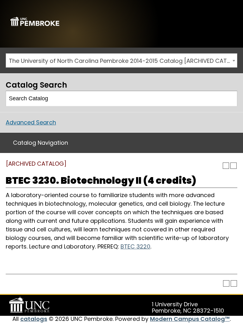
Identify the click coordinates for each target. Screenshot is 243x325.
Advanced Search (31, 122)
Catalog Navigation (40, 143)
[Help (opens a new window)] (233, 165)
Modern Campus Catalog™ (190, 319)
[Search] (229, 99)
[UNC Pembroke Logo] (30, 305)
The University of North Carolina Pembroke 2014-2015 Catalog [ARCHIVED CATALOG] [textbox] (123, 61)
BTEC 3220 (135, 246)
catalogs (33, 319)
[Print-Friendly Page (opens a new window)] (226, 165)
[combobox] (121, 60)
